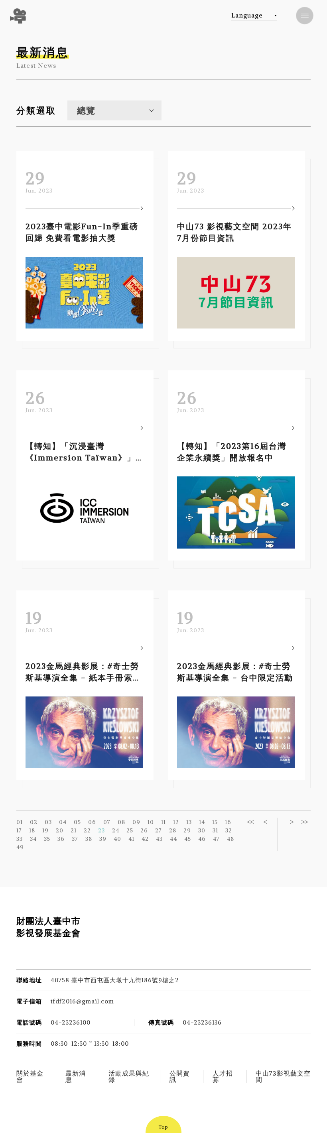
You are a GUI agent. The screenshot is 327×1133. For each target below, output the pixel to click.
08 (121, 822)
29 (187, 830)
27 (158, 830)
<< (250, 822)
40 (117, 838)
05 (77, 822)
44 (173, 838)
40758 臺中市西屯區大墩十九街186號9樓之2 (115, 980)
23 (101, 830)
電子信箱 (29, 1001)
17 (19, 830)
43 (159, 838)
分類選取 (36, 110)
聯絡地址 (29, 980)
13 (189, 822)
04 (63, 822)
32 (228, 830)
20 (59, 830)
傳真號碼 (161, 1022)
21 (74, 830)
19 (45, 830)
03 (48, 822)
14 (202, 822)
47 (216, 838)
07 (106, 822)
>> (304, 822)
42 (145, 838)
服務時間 (29, 1043)
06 (92, 822)
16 (228, 822)
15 (215, 822)
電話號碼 (29, 1022)
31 (215, 830)
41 (131, 838)
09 (136, 822)
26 (144, 830)
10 (151, 822)
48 (230, 838)
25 (129, 830)
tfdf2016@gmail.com (82, 1001)
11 (163, 822)
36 (61, 838)
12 (176, 822)
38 (88, 838)
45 (187, 838)
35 (47, 838)
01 (19, 822)
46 (202, 838)
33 (19, 838)
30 (201, 830)
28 (172, 830)
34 (33, 838)
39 (102, 838)
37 (75, 838)
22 (87, 830)
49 (20, 847)
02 (33, 822)
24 (115, 830)
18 (32, 830)
